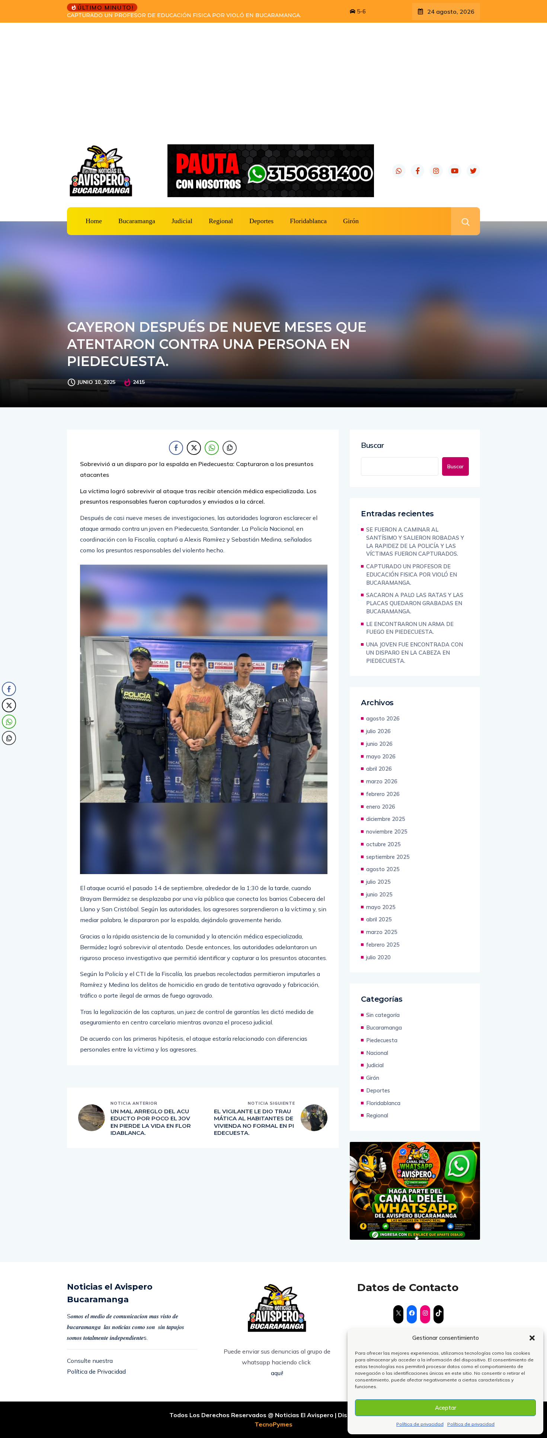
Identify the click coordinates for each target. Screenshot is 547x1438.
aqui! (277, 1373)
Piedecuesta (381, 1040)
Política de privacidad (420, 1424)
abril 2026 (379, 768)
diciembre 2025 (385, 818)
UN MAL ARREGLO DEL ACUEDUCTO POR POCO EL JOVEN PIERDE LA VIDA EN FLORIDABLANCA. (151, 1122)
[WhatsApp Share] (212, 448)
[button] (532, 1338)
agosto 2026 (383, 718)
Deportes (261, 221)
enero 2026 (380, 806)
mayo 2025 (381, 907)
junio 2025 (379, 894)
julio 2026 (378, 731)
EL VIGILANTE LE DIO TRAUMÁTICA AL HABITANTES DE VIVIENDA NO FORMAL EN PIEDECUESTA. (254, 1122)
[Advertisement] (273, 78)
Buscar (372, 445)
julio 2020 (378, 957)
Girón (351, 221)
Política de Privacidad (96, 1371)
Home (94, 221)
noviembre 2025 (386, 831)
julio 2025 (378, 881)
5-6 (360, 11)
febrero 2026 (383, 793)
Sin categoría (383, 1014)
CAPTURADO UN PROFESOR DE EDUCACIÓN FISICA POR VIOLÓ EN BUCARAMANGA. (411, 574)
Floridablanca (308, 221)
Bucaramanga (136, 221)
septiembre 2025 (388, 856)
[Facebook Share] (176, 448)
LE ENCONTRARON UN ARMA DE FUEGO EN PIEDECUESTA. (410, 628)
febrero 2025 (383, 944)
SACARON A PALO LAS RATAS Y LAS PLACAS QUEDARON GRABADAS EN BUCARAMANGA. (414, 603)
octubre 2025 (383, 844)
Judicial (182, 221)
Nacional (377, 1052)
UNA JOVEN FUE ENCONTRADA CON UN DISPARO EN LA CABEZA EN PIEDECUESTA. (414, 652)
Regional (221, 221)
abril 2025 (379, 919)
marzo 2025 (381, 931)
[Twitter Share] (194, 448)
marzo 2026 (381, 781)
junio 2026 (379, 743)
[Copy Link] (230, 448)
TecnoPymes (273, 1424)
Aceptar (445, 1407)
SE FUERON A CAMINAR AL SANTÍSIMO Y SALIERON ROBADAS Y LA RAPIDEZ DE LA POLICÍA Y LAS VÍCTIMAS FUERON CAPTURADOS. (415, 541)
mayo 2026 (381, 756)
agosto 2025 (383, 869)
